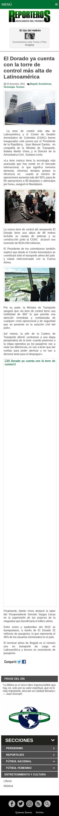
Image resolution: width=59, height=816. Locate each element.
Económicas (45, 84)
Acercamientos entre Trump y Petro (30, 42)
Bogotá (33, 84)
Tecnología (9, 87)
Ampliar (29, 44)
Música (8, 786)
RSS (38, 803)
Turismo (20, 87)
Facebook (12, 803)
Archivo (40, 812)
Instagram (29, 803)
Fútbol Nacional (19, 761)
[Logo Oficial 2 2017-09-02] (29, 717)
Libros (8, 781)
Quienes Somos (23, 812)
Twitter (20, 803)
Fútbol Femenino (18, 768)
